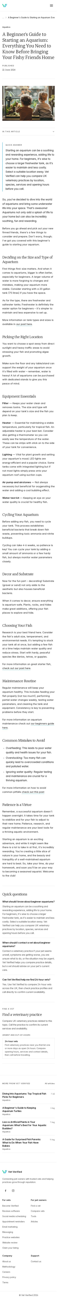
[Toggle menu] (51, 5)
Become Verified (10, 1242)
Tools (32, 1252)
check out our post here (16, 697)
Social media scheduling (8, 1254)
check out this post (33, 824)
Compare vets (37, 1247)
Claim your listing (10, 1287)
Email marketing (10, 1266)
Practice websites (11, 1276)
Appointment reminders (13, 1260)
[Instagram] (13, 1227)
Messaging (7, 1271)
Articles (33, 1257)
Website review (9, 1281)
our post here (26, 340)
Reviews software (11, 1247)
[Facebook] (5, 1227)
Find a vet (34, 1242)
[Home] (4, 5)
